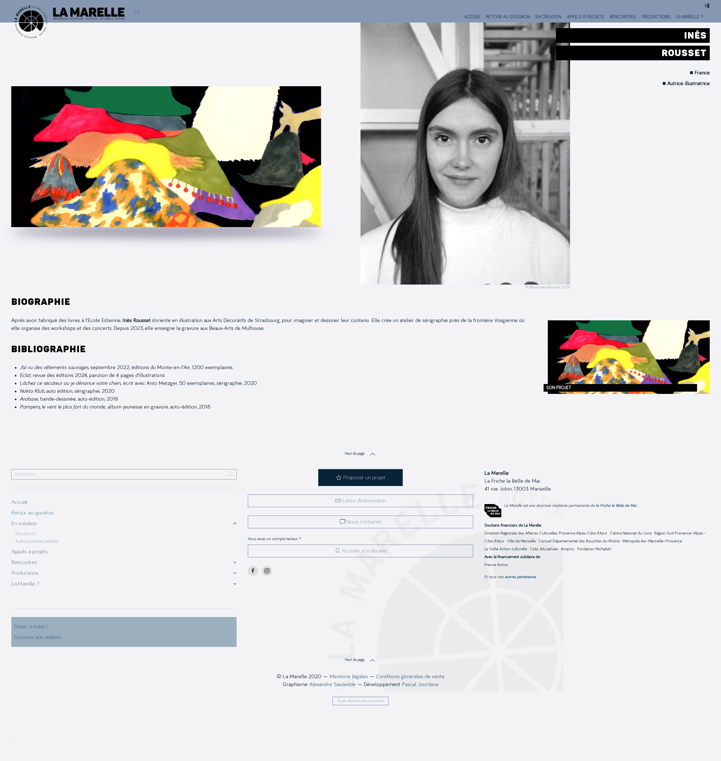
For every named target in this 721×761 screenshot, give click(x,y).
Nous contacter (364, 522)
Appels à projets (585, 17)
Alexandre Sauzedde (332, 684)
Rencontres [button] (623, 17)
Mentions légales (349, 676)
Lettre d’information (364, 500)
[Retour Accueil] (29, 11)
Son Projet (558, 387)
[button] (137, 11)
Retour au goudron (508, 17)
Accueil (472, 17)
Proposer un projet (364, 477)
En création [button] (548, 17)
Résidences (25, 534)
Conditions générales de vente (410, 676)
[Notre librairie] (709, 17)
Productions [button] (656, 17)
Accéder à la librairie (364, 551)
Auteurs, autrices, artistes (36, 541)
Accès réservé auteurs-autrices (360, 701)
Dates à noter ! (31, 626)
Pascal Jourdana (420, 684)
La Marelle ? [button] (689, 17)
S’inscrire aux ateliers (37, 637)
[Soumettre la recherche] (230, 474)
